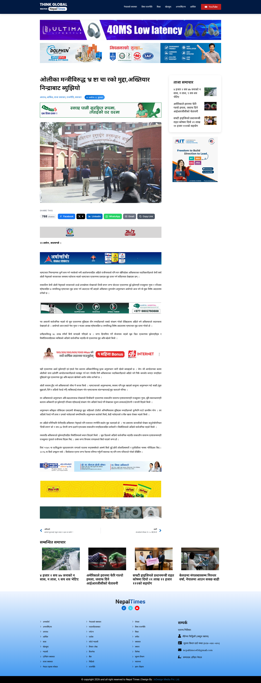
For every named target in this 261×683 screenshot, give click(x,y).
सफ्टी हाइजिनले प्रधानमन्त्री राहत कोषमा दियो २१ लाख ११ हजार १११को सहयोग (187, 121)
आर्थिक (193, 6)
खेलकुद (168, 6)
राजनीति (70, 97)
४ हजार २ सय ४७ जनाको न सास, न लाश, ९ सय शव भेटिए (187, 93)
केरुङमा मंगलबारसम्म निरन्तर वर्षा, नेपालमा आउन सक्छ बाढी (199, 577)
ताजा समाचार (60, 97)
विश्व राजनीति (147, 6)
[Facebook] (124, 608)
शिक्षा (159, 6)
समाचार (78, 97)
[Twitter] (130, 608)
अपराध (43, 97)
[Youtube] (137, 608)
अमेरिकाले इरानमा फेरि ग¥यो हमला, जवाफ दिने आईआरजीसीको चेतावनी (186, 107)
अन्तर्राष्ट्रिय (181, 6)
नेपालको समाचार (130, 6)
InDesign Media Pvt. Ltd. (167, 679)
